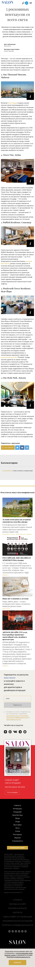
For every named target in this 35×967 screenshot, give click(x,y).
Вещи (17, 818)
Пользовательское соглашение (17, 921)
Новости (17, 805)
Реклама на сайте (17, 904)
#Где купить (6, 608)
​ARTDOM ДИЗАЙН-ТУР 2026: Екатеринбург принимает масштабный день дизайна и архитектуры (14, 636)
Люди (17, 822)
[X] (17, 447)
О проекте (17, 900)
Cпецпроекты (17, 841)
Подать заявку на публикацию (17, 917)
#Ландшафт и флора (8, 534)
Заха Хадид (12, 103)
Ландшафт (17, 812)
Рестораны (17, 834)
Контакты (17, 912)
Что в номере (12, 792)
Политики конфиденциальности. (18, 957)
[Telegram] (27, 447)
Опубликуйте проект (17, 848)
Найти (23, 3)
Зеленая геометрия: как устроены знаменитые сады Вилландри (16, 520)
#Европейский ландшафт (24, 534)
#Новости (5, 575)
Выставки (17, 825)
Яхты (17, 828)
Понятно (17, 963)
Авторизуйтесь (7, 471)
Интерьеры (17, 809)
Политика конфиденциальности (17, 925)
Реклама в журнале (17, 908)
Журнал (17, 838)
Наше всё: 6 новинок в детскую (15, 598)
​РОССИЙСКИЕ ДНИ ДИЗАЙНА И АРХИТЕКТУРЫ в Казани (16, 559)
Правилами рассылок (13, 719)
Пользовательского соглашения (17, 715)
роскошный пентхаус (9, 357)
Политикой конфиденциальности (17, 717)
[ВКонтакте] (22, 447)
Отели (17, 831)
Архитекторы (17, 815)
